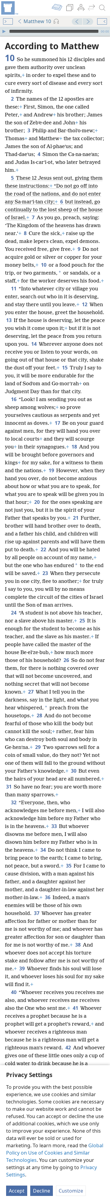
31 (9, 786)
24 (14, 612)
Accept (16, 1190)
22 (44, 549)
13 (9, 320)
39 (22, 968)
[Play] (4, 31)
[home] (9, 8)
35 (69, 865)
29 (38, 747)
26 (67, 660)
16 (14, 399)
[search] (102, 8)
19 (52, 470)
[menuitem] (9, 8)
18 (75, 446)
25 (82, 620)
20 (37, 502)
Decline (41, 1190)
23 (45, 573)
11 (14, 288)
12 (85, 304)
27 (31, 691)
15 (65, 367)
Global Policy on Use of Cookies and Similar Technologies (54, 1152)
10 (44, 265)
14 (34, 344)
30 (74, 770)
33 (54, 826)
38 (78, 944)
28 (40, 715)
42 (68, 1047)
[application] (55, 31)
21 (76, 517)
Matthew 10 (37, 21)
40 (14, 992)
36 (48, 897)
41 (76, 1008)
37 (37, 913)
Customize (71, 1190)
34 (43, 850)
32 (14, 802)
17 (58, 423)
